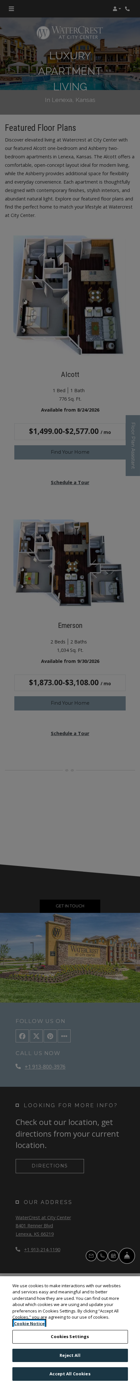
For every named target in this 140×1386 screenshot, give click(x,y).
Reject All (70, 1355)
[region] (70, 1331)
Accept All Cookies (69, 1374)
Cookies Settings (70, 1336)
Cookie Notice (29, 1323)
